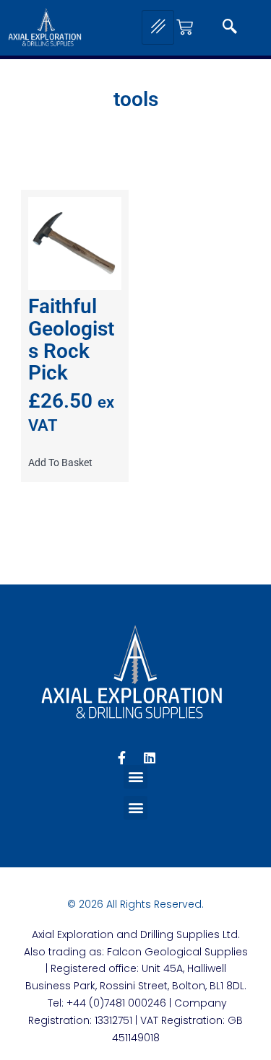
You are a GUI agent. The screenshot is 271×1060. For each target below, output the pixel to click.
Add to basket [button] (60, 462)
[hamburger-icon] (158, 27)
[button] (229, 27)
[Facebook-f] (122, 757)
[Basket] (184, 27)
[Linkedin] (149, 757)
